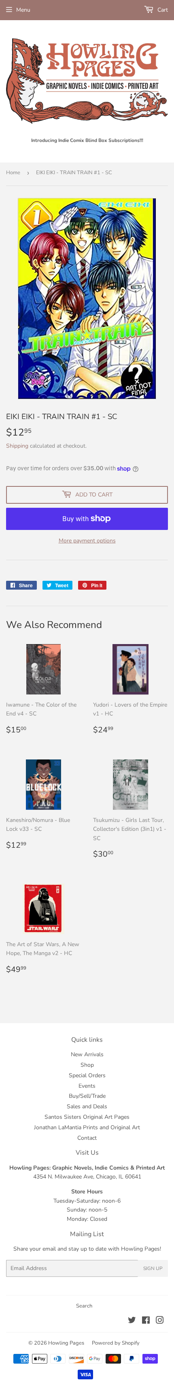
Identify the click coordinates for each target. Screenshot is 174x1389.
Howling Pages (66, 1343)
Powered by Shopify (116, 1343)
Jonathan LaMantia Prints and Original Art (87, 1127)
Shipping (17, 446)
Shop (87, 1065)
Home (13, 172)
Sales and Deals (87, 1106)
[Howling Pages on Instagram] (160, 1321)
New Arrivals (87, 1054)
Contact (87, 1138)
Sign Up (153, 1268)
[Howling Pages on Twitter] (132, 1321)
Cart (162, 10)
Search (84, 1306)
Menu (23, 10)
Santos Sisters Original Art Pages (87, 1117)
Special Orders (87, 1075)
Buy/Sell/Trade (87, 1096)
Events (87, 1086)
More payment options (87, 540)
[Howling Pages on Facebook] (146, 1321)
